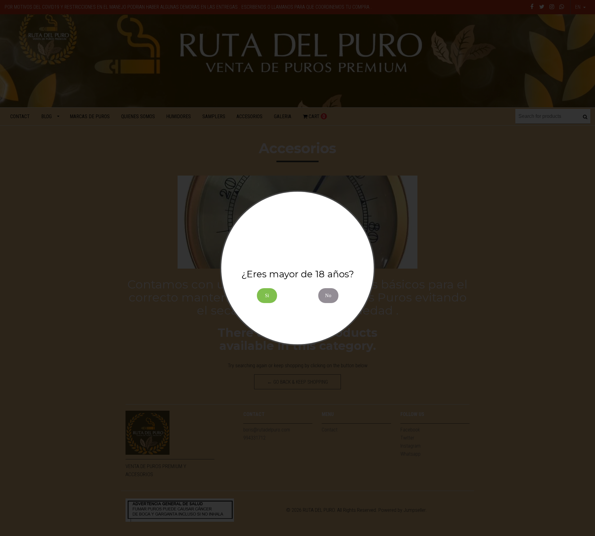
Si (267, 295)
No (328, 295)
